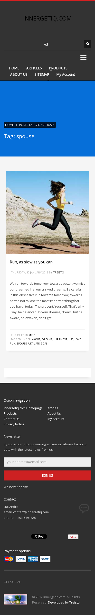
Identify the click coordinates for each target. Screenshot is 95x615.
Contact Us (11, 419)
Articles (53, 408)
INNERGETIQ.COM (47, 18)
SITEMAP (42, 74)
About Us (54, 413)
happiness (60, 339)
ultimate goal (37, 343)
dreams (47, 339)
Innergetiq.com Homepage (23, 408)
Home (9, 125)
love (78, 339)
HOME (14, 68)
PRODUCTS (58, 68)
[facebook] (56, 44)
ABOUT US (19, 74)
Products (10, 413)
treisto (58, 272)
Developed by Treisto (64, 602)
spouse (22, 343)
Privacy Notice (14, 424)
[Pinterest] (46, 581)
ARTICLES (34, 68)
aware (36, 339)
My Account (65, 74)
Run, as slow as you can (31, 262)
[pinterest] (75, 44)
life (70, 339)
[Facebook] (26, 581)
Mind (32, 335)
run (12, 343)
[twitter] (65, 44)
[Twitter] (36, 581)
